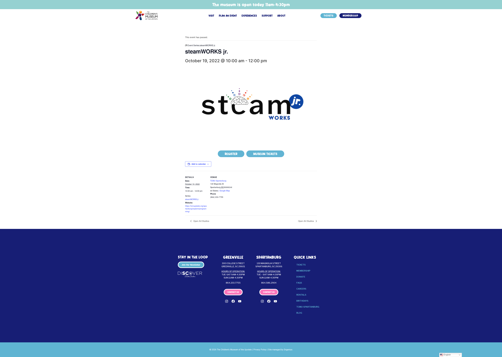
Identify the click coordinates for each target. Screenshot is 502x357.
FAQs (299, 283)
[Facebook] (233, 301)
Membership (303, 271)
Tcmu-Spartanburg (307, 307)
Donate (300, 277)
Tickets (301, 265)
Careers (301, 289)
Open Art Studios (201, 220)
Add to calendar (199, 164)
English (447, 355)
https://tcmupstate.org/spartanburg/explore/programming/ (196, 209)
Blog (299, 313)
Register (231, 154)
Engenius (288, 349)
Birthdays (302, 301)
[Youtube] (239, 301)
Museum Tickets (265, 154)
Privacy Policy (259, 349)
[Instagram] (226, 301)
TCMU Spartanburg (218, 180)
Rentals (301, 295)
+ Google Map (224, 190)
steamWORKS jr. (192, 199)
